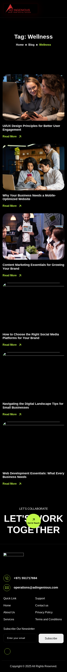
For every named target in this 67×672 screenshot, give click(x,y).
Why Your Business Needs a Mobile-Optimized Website (29, 197)
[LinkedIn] (7, 651)
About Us (9, 612)
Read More (10, 136)
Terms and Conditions (48, 619)
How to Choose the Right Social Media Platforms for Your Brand (31, 336)
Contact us (41, 605)
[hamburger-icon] (60, 8)
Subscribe (51, 638)
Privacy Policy (44, 612)
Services (8, 619)
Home (7, 605)
